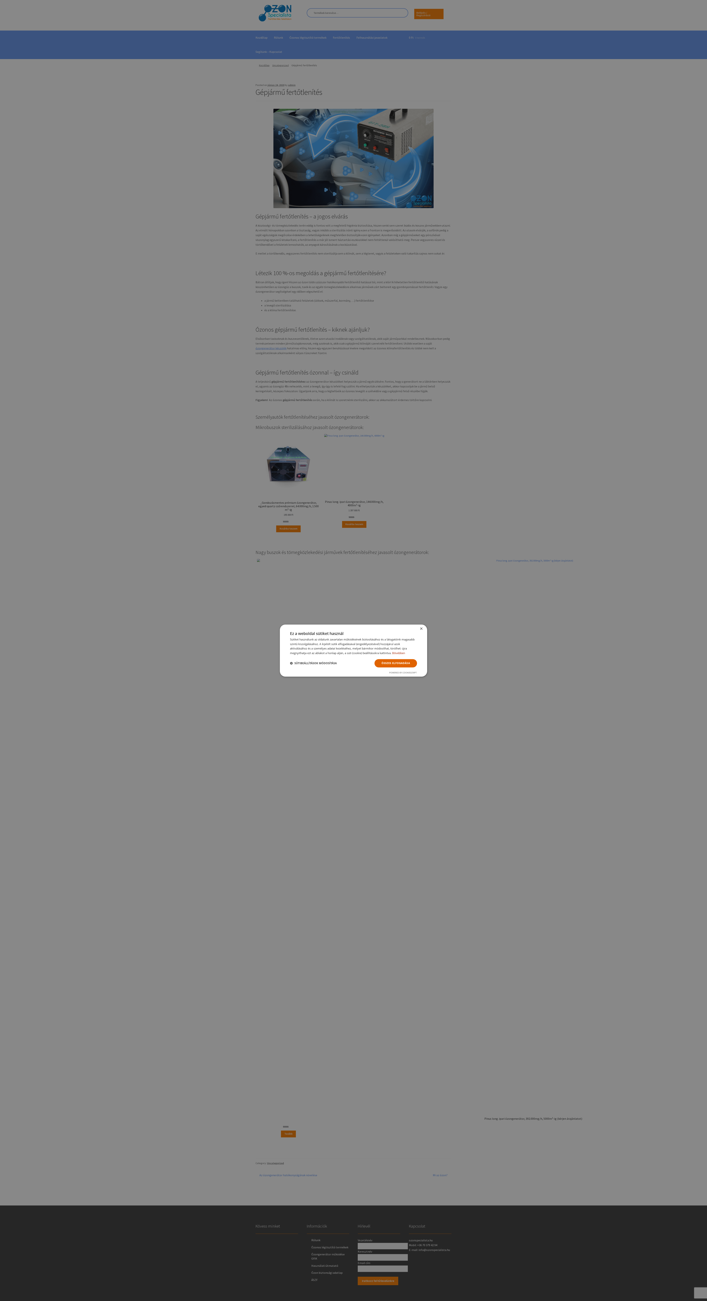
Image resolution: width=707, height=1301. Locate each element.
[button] (313, 663)
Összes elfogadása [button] (395, 663)
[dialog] (353, 650)
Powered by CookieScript (403, 672)
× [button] (421, 628)
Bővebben (398, 653)
